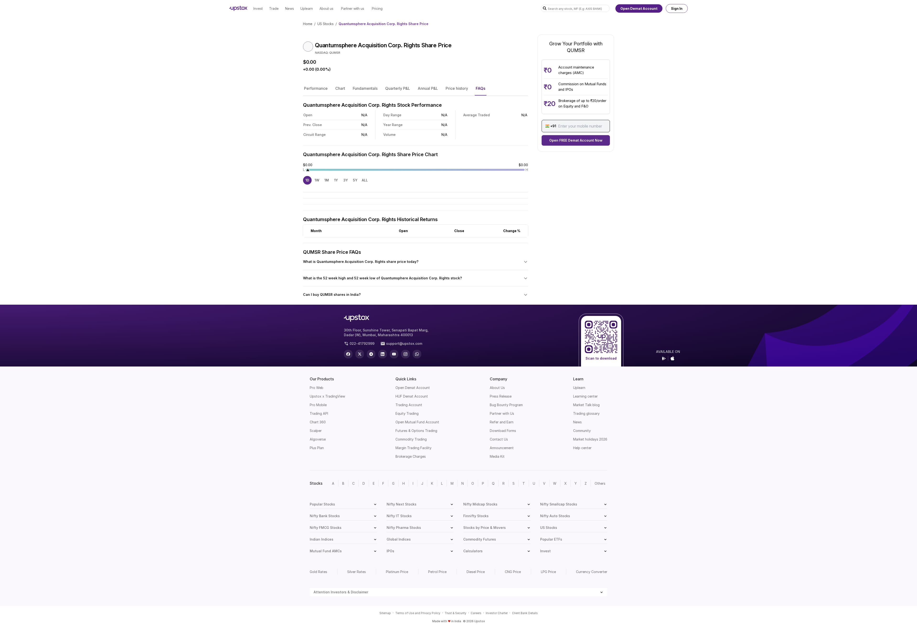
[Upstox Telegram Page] (371, 354)
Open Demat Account (638, 8)
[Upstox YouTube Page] (394, 354)
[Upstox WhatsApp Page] (417, 354)
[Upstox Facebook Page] (348, 354)
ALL (365, 180)
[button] (316, 88)
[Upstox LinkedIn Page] (382, 354)
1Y (336, 180)
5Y (355, 180)
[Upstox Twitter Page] (359, 354)
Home (307, 24)
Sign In (676, 8)
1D (307, 180)
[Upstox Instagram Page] (405, 354)
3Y (345, 180)
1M (326, 180)
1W (317, 180)
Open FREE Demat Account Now (575, 140)
